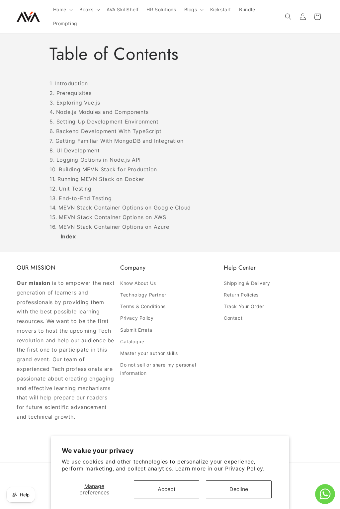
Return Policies (241, 294)
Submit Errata (136, 330)
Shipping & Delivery (247, 283)
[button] (62, 10)
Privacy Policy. (245, 468)
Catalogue (132, 341)
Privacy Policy (136, 318)
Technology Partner (143, 294)
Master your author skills (149, 353)
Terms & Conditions (143, 306)
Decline (238, 489)
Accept (167, 489)
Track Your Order (244, 306)
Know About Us (138, 283)
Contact (233, 318)
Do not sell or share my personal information (158, 369)
